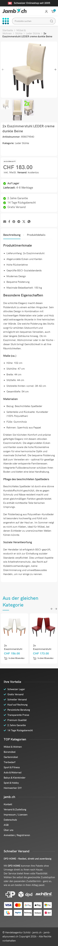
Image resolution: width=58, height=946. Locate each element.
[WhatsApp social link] (29, 222)
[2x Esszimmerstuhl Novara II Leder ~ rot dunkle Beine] (43, 627)
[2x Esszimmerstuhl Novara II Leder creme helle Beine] (14, 627)
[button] (15, 658)
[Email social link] (4, 222)
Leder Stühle (33, 33)
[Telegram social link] (18, 222)
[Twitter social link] (23, 222)
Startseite (7, 30)
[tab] (12, 235)
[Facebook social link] (9, 222)
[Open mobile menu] (5, 21)
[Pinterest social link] (13, 222)
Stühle (18, 33)
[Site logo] (14, 10)
